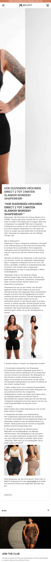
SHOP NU (8, 495)
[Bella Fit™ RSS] (48, 510)
